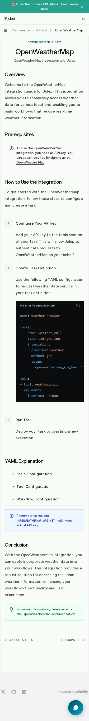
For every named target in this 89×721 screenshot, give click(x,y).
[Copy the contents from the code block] (78, 305)
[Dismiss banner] (82, 7)
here (44, 9)
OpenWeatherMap (30, 162)
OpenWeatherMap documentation (49, 614)
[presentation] (50, 356)
